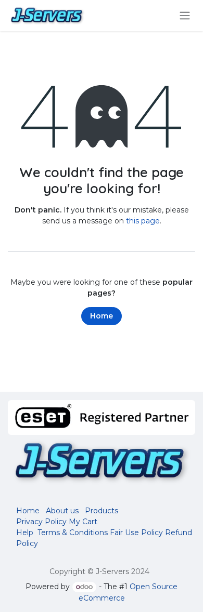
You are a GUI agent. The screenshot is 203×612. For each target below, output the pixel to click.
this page (143, 220)
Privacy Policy (41, 521)
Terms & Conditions (72, 532)
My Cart (83, 521)
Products (101, 510)
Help (24, 532)
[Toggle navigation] (184, 15)
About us (62, 510)
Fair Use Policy (136, 532)
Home (101, 316)
